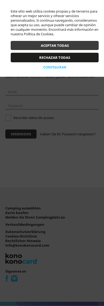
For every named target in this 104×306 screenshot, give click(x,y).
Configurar (54, 67)
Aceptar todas (55, 45)
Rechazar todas (54, 57)
